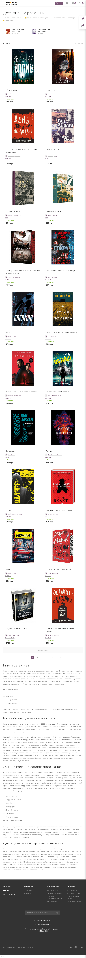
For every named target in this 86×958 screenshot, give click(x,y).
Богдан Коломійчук (14, 215)
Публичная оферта (74, 901)
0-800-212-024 (43, 920)
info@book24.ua (44, 925)
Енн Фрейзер (52, 336)
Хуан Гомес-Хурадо (14, 395)
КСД (46, 516)
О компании (28, 890)
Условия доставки (73, 893)
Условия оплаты (73, 890)
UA (61, 3)
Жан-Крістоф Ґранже (55, 94)
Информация (53, 886)
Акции (6, 890)
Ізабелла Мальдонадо (55, 395)
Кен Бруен (11, 455)
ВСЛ (46, 158)
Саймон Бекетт (53, 514)
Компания (28, 886)
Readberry (48, 576)
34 (53, 658)
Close (2, 957)
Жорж (7, 457)
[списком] (79, 43)
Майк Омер (12, 94)
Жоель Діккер (52, 156)
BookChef (8, 96)
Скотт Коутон (52, 277)
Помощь (71, 886)
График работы (52, 890)
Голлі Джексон (53, 573)
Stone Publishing (10, 638)
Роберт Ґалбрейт (14, 635)
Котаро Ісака (12, 336)
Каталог (7, 886)
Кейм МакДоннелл (14, 156)
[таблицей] (82, 43)
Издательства (10, 894)
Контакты (27, 893)
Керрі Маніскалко (14, 277)
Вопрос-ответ (52, 901)
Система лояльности (54, 893)
